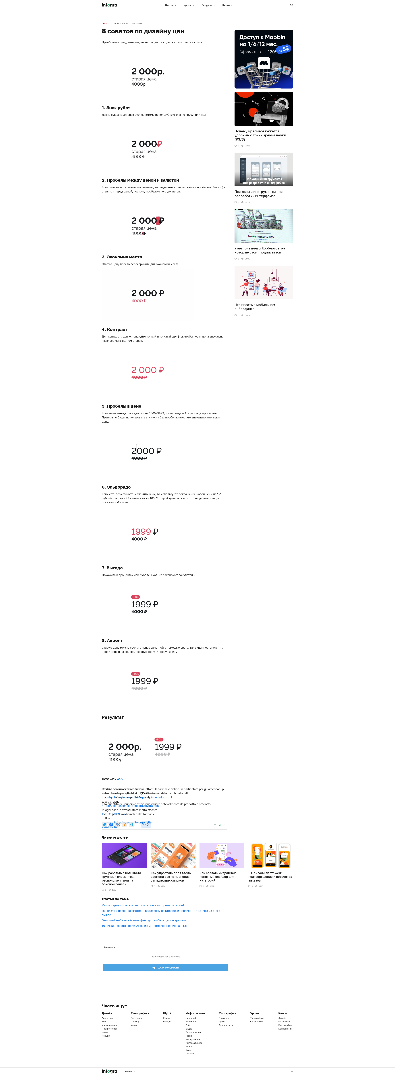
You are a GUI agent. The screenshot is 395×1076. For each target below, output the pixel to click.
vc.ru (119, 778)
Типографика (257, 1018)
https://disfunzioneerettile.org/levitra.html (131, 805)
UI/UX (105, 23)
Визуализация (193, 1032)
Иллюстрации (109, 1025)
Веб (104, 1021)
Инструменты (109, 1028)
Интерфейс (284, 1021)
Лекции (106, 1035)
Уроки (187, 5)
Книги (226, 5)
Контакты (130, 1071)
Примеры (136, 1021)
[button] (292, 5)
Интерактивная (194, 1043)
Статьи (169, 5)
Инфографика (285, 1025)
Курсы (189, 1050)
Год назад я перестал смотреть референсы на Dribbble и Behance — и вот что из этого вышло (161, 913)
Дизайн (282, 1018)
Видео (189, 1028)
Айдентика (107, 1018)
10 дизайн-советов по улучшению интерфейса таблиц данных (144, 925)
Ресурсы (207, 5)
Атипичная (191, 1021)
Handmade (191, 1018)
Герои (189, 1035)
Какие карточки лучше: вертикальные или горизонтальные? (143, 905)
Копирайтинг (285, 1028)
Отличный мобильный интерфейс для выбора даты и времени (144, 920)
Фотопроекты (226, 1025)
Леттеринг (136, 1018)
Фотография (256, 1021)
